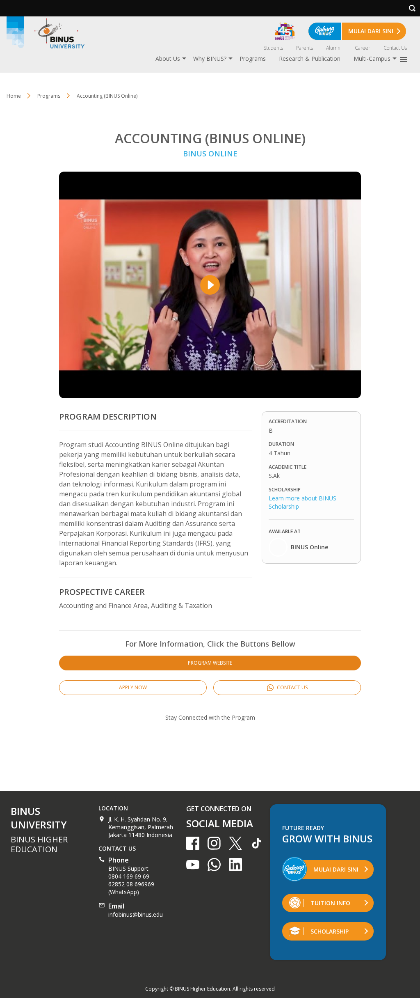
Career (362, 47)
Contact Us (395, 47)
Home (14, 95)
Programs (253, 58)
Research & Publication (309, 58)
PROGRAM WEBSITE (210, 662)
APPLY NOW (133, 687)
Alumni (334, 47)
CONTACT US (292, 687)
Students (273, 47)
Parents (304, 47)
